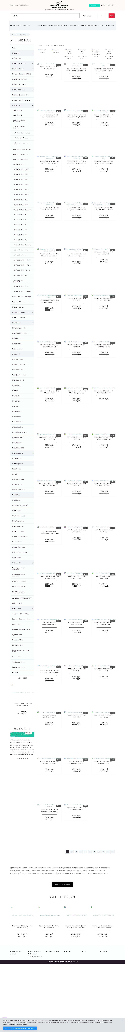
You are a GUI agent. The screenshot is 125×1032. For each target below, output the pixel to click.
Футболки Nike (18, 662)
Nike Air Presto (18, 307)
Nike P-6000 (17, 458)
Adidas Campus (18, 667)
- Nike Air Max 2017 (21, 179)
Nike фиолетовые (19, 581)
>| (112, 852)
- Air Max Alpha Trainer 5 (19, 120)
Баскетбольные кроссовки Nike (18, 592)
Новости (94, 25)
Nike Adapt (16, 58)
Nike (14, 48)
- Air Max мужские (20, 159)
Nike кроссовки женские (18, 568)
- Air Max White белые (22, 149)
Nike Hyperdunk (18, 364)
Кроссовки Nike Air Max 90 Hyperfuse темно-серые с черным (49, 256)
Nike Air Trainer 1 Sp (20, 312)
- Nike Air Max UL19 (21, 275)
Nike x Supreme (18, 547)
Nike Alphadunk (18, 317)
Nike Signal (16, 500)
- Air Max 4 (17, 115)
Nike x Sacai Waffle (20, 537)
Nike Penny (16, 469)
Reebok (15, 672)
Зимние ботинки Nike (21, 619)
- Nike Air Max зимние (22, 291)
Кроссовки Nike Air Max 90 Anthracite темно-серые (49, 163)
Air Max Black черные (82, 57)
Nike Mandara (17, 427)
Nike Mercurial (18, 437)
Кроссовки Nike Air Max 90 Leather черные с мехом (76, 256)
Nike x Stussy (17, 542)
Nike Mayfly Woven (20, 432)
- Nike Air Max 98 (20, 235)
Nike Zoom (16, 563)
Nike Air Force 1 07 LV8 (21, 74)
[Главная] (12, 35)
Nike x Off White (19, 531)
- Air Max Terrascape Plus (21, 143)
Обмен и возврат (73, 25)
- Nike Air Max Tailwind (22, 265)
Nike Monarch (17, 453)
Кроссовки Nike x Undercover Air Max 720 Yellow (49, 533)
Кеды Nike (16, 624)
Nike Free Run (17, 359)
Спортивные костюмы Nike (21, 651)
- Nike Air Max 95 (20, 220)
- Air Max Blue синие (21, 133)
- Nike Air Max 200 (20, 174)
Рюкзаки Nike (17, 645)
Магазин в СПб (109, 25)
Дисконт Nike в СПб (20, 614)
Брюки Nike (17, 603)
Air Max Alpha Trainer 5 (69, 57)
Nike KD (15, 390)
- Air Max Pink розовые (22, 138)
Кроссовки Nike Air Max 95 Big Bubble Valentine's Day (77, 70)
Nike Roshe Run (18, 490)
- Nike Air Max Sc (20, 255)
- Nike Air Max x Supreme (19, 280)
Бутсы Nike (16, 608)
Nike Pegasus (17, 463)
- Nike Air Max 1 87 (20, 169)
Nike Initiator (17, 370)
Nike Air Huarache (19, 79)
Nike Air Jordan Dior (20, 95)
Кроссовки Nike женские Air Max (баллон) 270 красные (49, 302)
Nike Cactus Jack (18, 328)
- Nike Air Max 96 (20, 225)
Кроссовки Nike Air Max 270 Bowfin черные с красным (49, 811)
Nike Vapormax (18, 521)
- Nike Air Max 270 (20, 199)
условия (103, 1022)
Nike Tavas (16, 510)
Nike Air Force (18, 69)
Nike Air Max (17, 105)
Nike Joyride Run (19, 375)
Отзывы (100, 25)
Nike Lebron (17, 411)
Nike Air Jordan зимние (21, 100)
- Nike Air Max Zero (20, 286)
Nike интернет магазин (45, 25)
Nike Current (17, 349)
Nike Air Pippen (18, 302)
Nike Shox (16, 495)
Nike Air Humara (19, 84)
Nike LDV (15, 406)
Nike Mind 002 (18, 448)
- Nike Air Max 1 (19, 164)
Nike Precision (18, 479)
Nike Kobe (16, 396)
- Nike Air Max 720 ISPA (22, 210)
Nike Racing (17, 484)
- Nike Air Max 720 (20, 205)
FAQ (89, 25)
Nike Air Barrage (19, 63)
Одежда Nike (17, 640)
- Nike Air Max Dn (20, 240)
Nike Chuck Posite (19, 333)
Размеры (83, 25)
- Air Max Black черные (19, 127)
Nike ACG (16, 53)
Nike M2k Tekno (18, 422)
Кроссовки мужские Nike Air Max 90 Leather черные (49, 117)
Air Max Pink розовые (109, 57)
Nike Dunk (16, 354)
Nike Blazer (16, 323)
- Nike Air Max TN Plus (22, 270)
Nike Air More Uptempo (21, 297)
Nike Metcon (17, 443)
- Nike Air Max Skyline (21, 260)
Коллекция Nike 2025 (21, 629)
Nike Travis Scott (19, 516)
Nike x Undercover (19, 552)
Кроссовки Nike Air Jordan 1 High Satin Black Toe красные (76, 928)
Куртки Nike (17, 635)
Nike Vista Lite (18, 526)
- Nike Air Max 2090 (21, 194)
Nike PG (15, 474)
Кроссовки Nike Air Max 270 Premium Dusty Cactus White (103, 117)
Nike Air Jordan (18, 89)
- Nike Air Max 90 (20, 215)
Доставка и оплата (60, 25)
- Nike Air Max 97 (20, 230)
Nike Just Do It (18, 380)
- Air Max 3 (17, 110)
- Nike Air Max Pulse (21, 250)
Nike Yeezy (16, 557)
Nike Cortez (17, 344)
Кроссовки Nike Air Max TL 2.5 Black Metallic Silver (49, 209)
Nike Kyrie (16, 401)
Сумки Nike (17, 657)
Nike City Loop (18, 338)
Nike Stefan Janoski (20, 505)
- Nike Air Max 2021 (21, 189)
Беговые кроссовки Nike (22, 598)
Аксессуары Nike (19, 586)
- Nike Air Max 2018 (21, 184)
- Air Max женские (20, 154)
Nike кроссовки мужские (18, 575)
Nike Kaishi (16, 385)
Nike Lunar (16, 417)
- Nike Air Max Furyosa (22, 245)
